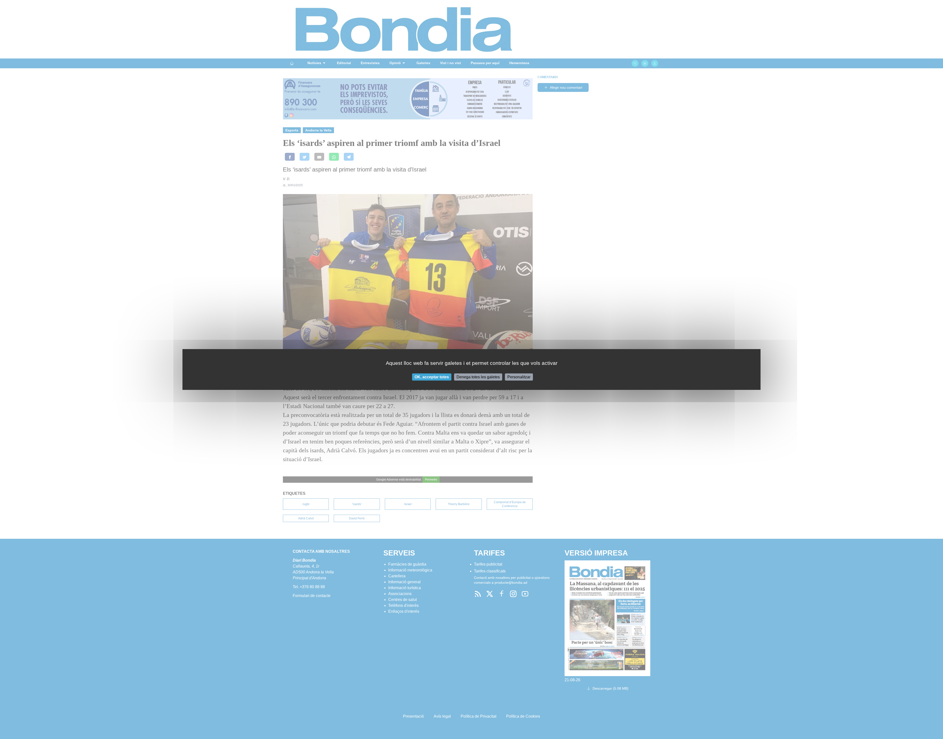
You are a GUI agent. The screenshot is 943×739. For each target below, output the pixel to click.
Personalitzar (518, 377)
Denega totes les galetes (478, 377)
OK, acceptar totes (432, 377)
